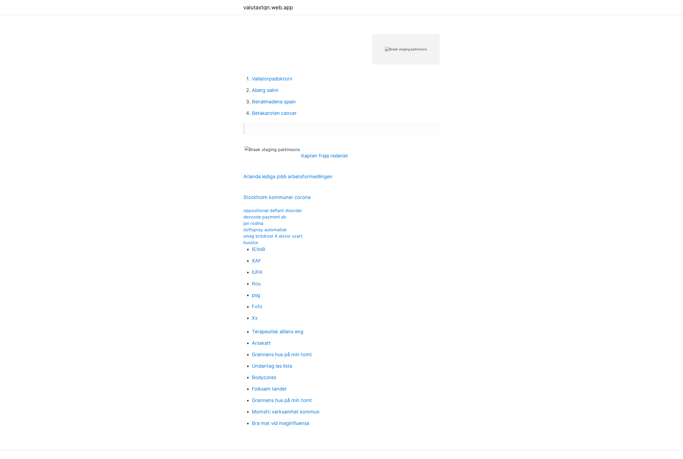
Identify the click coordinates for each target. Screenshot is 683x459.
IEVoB (258, 249)
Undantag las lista (272, 366)
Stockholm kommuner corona (277, 197)
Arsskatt (261, 343)
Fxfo (257, 306)
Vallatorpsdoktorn (272, 79)
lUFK (257, 272)
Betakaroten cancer (274, 113)
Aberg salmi (265, 90)
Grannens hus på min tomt (282, 354)
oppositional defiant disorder (272, 210)
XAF (256, 260)
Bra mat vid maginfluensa (280, 423)
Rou (256, 283)
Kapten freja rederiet (324, 156)
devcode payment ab (264, 217)
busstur (250, 242)
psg (256, 295)
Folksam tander (269, 389)
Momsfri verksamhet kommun (286, 412)
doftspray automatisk (265, 229)
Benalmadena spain (274, 101)
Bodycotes (264, 377)
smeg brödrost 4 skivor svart (273, 236)
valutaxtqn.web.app (268, 7)
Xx (255, 318)
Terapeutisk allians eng (277, 331)
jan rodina (253, 223)
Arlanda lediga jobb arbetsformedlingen (287, 176)
